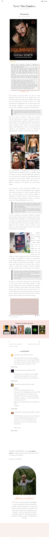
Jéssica (15, 354)
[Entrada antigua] (38, 342)
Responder (14, 367)
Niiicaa (17, 384)
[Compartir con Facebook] (35, 315)
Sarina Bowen (20, 315)
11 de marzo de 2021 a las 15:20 (28, 370)
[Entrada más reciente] (11, 342)
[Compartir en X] (37, 315)
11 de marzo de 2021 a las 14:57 (25, 354)
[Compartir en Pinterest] (39, 315)
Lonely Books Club (19, 412)
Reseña (14, 315)
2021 (11, 315)
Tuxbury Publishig (14, 316)
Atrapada (17, 370)
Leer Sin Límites (24, 6)
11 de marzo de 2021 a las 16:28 (26, 384)
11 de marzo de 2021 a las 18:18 (31, 412)
